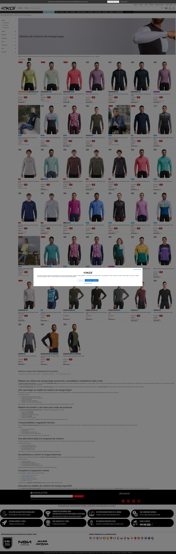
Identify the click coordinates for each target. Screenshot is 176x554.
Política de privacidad (88, 283)
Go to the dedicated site (113, 1)
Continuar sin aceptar (137, 269)
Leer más (81, 280)
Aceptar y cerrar (91, 280)
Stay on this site (124, 1)
